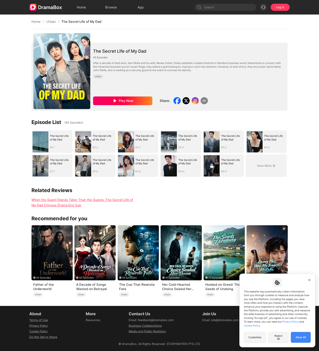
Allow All (301, 337)
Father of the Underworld (43, 286)
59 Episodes (129, 277)
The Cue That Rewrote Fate (137, 286)
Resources (93, 320)
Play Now (126, 101)
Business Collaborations (145, 325)
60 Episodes (43, 277)
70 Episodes (215, 277)
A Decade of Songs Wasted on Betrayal (91, 286)
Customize (254, 337)
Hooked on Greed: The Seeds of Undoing (222, 286)
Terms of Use (38, 320)
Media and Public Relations (147, 331)
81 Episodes (172, 277)
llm (88, 325)
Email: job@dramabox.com (220, 320)
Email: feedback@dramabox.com (151, 320)
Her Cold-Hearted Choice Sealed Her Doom (176, 286)
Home (36, 22)
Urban (51, 22)
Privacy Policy (38, 325)
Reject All (278, 337)
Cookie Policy (38, 331)
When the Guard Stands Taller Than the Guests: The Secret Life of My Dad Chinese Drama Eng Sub (82, 202)
